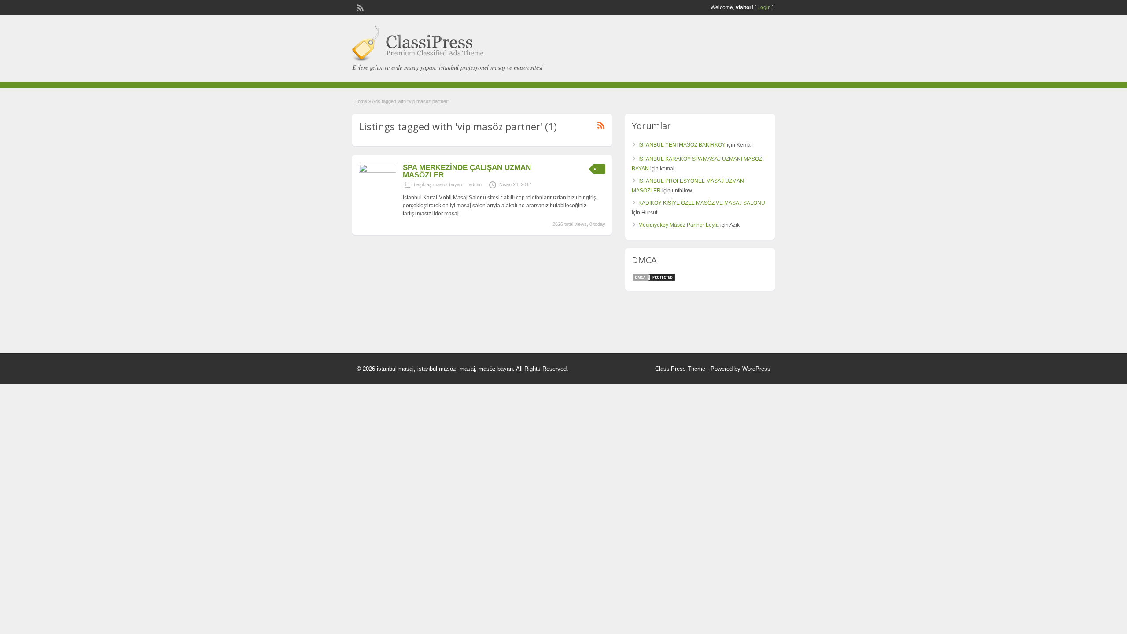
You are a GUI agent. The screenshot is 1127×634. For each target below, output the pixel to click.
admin (475, 184)
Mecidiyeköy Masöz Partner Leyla (678, 225)
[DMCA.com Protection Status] (654, 280)
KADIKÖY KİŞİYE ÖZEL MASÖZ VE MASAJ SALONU (701, 203)
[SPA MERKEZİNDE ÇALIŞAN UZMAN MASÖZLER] (377, 171)
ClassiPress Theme (680, 368)
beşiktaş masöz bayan (438, 184)
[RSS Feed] (359, 7)
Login (764, 7)
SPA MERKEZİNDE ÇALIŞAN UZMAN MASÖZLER (467, 171)
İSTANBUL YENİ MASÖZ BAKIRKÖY (682, 145)
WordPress (756, 368)
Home (360, 101)
